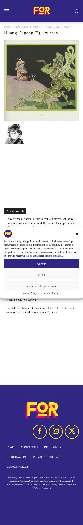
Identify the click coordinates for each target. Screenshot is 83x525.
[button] (77, 234)
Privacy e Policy (50, 293)
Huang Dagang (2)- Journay (27, 26)
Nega (41, 274)
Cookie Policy (29, 293)
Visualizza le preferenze (42, 285)
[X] (72, 432)
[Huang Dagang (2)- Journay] (41, 119)
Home (7, 26)
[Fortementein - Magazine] (41, 11)
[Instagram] (56, 432)
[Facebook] (40, 432)
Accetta (41, 263)
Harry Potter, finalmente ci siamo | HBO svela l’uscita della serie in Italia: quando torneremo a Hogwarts (40, 310)
